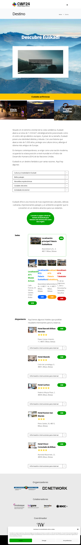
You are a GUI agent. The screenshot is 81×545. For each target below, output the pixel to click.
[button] (78, 529)
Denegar (44, 540)
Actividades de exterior (22, 190)
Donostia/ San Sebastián (67, 110)
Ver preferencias (67, 540)
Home (60, 14)
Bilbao (40, 110)
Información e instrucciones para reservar (44, 348)
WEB (61, 238)
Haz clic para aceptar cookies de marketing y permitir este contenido (40, 62)
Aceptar (21, 540)
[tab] (40, 173)
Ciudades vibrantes (20, 186)
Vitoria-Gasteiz (13, 110)
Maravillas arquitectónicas (23, 181)
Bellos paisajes (19, 177)
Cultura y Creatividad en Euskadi (25, 173)
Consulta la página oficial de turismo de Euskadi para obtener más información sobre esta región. (40, 219)
